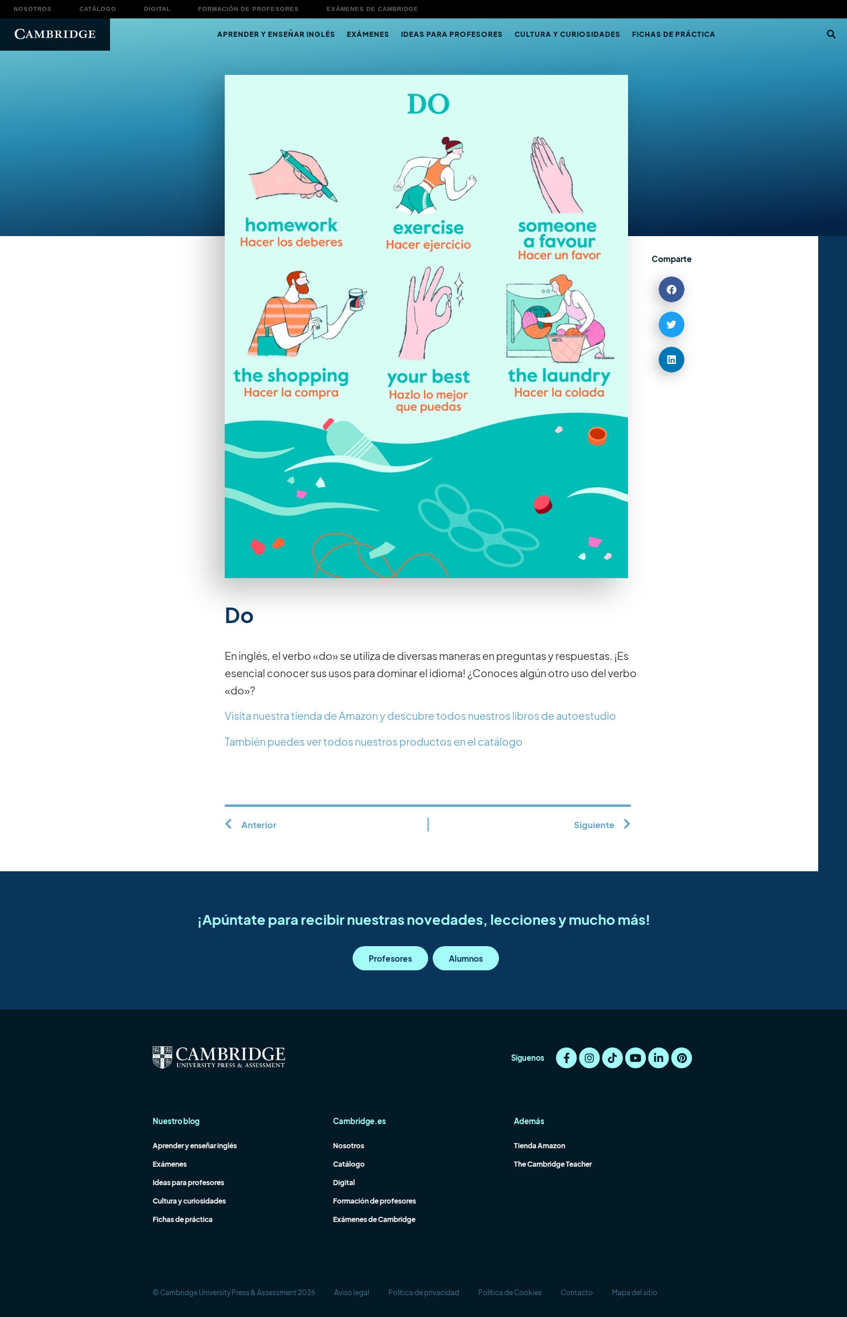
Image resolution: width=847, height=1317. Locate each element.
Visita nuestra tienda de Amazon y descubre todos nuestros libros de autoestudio (420, 715)
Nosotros (33, 9)
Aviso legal (351, 1292)
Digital (157, 9)
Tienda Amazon (539, 1145)
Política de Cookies (510, 1292)
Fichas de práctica (674, 34)
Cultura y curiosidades (568, 34)
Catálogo (98, 9)
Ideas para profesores (452, 34)
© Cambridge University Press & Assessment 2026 (234, 1292)
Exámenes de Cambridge (372, 9)
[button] (831, 34)
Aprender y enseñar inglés (276, 34)
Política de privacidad (423, 1292)
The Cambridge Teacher (553, 1164)
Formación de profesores (248, 9)
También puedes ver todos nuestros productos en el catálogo (374, 741)
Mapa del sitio (634, 1292)
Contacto (577, 1292)
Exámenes (368, 34)
